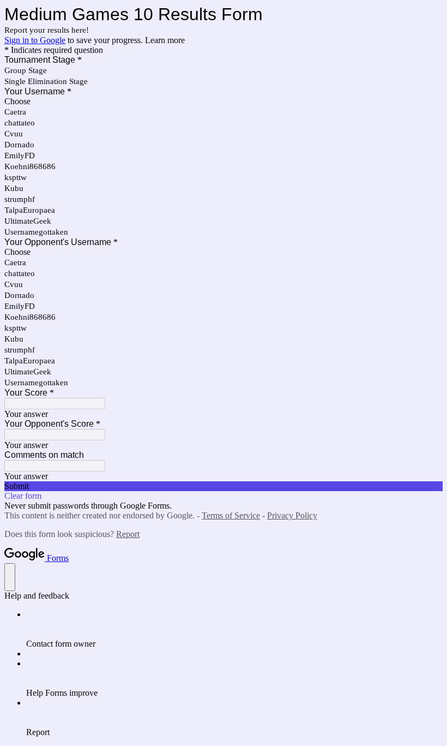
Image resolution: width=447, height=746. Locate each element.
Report (128, 534)
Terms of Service (231, 515)
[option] (223, 101)
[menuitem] (234, 629)
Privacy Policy (292, 515)
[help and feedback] (9, 577)
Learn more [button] (165, 40)
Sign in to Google (34, 40)
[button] (223, 486)
